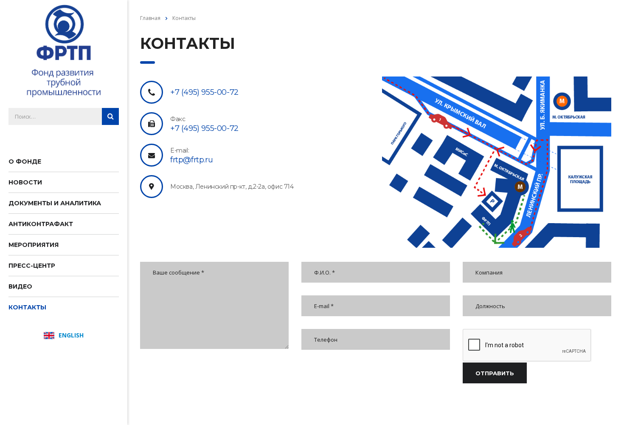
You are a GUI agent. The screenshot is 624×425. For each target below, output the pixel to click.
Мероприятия (33, 245)
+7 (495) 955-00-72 (204, 92)
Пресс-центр (31, 265)
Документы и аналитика (54, 203)
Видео (20, 286)
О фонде (24, 161)
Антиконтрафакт (40, 224)
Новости (25, 182)
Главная (150, 18)
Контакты (27, 307)
